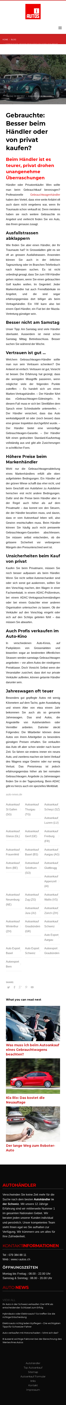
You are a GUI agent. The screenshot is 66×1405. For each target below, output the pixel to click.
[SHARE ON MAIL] (32, 987)
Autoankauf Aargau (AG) (51, 852)
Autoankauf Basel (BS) (32, 852)
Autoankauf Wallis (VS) (51, 897)
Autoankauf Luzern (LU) (51, 820)
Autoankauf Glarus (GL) (13, 834)
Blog (43, 96)
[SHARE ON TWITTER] (8, 987)
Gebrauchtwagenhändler (45, 194)
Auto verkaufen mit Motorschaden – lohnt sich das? (30, 1332)
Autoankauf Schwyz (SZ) (52, 807)
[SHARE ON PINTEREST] (26, 987)
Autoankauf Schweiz (51, 924)
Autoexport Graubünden (51, 951)
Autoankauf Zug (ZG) (32, 897)
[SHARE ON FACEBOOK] (14, 987)
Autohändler (42, 1199)
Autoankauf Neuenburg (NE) (13, 899)
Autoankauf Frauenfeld (13, 852)
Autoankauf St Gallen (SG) (13, 809)
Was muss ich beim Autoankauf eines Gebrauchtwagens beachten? (32, 1049)
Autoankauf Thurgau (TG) (32, 809)
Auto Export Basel (13, 951)
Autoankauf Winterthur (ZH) (13, 926)
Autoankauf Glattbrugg (51, 865)
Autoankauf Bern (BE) (13, 865)
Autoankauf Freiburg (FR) (51, 836)
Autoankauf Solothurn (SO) (32, 868)
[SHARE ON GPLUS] (20, 987)
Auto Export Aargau (51, 937)
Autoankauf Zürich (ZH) (51, 911)
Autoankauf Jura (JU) (32, 911)
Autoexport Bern (12, 964)
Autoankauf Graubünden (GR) (32, 926)
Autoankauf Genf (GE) (32, 834)
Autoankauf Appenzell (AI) (51, 881)
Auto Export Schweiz (32, 951)
